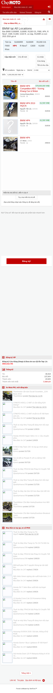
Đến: (4, 75)
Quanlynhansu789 (20, 429)
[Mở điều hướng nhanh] (44, 19)
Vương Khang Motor (27, 94)
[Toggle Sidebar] (50, 19)
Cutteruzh (47, 382)
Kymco (16, 451)
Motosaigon (6, 7)
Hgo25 (16, 534)
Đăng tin (38, 13)
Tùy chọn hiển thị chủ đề (26, 197)
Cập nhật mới (10, 57)
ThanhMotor (18, 396)
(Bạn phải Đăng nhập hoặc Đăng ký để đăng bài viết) (22, 202)
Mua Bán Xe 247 (19, 407)
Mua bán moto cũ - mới (23, 7)
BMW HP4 (25, 120)
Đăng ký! (26, 261)
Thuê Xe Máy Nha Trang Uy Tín (25, 532)
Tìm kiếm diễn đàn (10, 13)
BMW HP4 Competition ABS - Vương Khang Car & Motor (32, 88)
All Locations (10, 70)
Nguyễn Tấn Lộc (26, 109)
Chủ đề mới (22, 57)
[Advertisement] (26, 170)
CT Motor (23, 141)
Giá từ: (30, 70)
